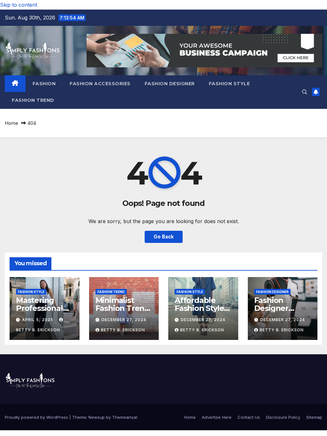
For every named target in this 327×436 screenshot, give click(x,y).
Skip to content (18, 5)
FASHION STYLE (229, 83)
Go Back (164, 237)
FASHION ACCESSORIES (100, 83)
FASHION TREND (33, 100)
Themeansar (124, 417)
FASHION (44, 83)
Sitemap (314, 417)
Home (11, 123)
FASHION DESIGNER (170, 83)
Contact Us (249, 417)
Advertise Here (217, 417)
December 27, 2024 (124, 319)
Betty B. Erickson (123, 329)
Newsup (96, 417)
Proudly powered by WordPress (37, 417)
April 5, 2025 (38, 319)
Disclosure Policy (283, 417)
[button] (304, 92)
